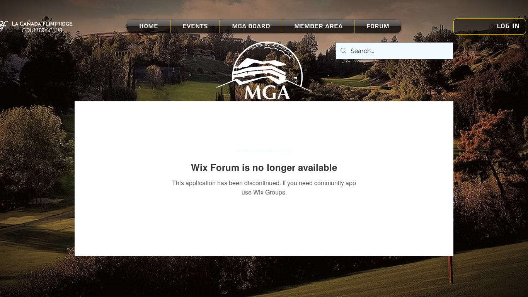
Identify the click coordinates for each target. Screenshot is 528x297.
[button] (195, 26)
